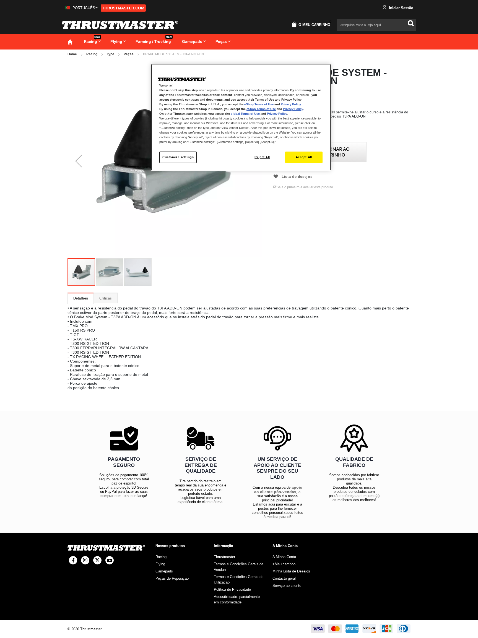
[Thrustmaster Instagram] (85, 560)
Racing (91, 54)
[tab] (80, 298)
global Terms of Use (245, 113)
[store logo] (120, 25)
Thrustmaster (224, 557)
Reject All (262, 157)
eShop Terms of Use (259, 104)
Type (110, 54)
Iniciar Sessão (400, 8)
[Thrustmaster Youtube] (109, 560)
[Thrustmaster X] (97, 560)
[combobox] (376, 25)
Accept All (304, 157)
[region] (241, 117)
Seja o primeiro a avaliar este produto (305, 187)
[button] (81, 8)
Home (72, 54)
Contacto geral (284, 578)
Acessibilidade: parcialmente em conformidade (237, 599)
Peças (129, 54)
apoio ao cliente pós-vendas (278, 489)
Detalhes (80, 298)
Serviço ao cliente (286, 586)
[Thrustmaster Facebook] (73, 560)
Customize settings (178, 157)
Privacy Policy (291, 104)
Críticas (105, 298)
